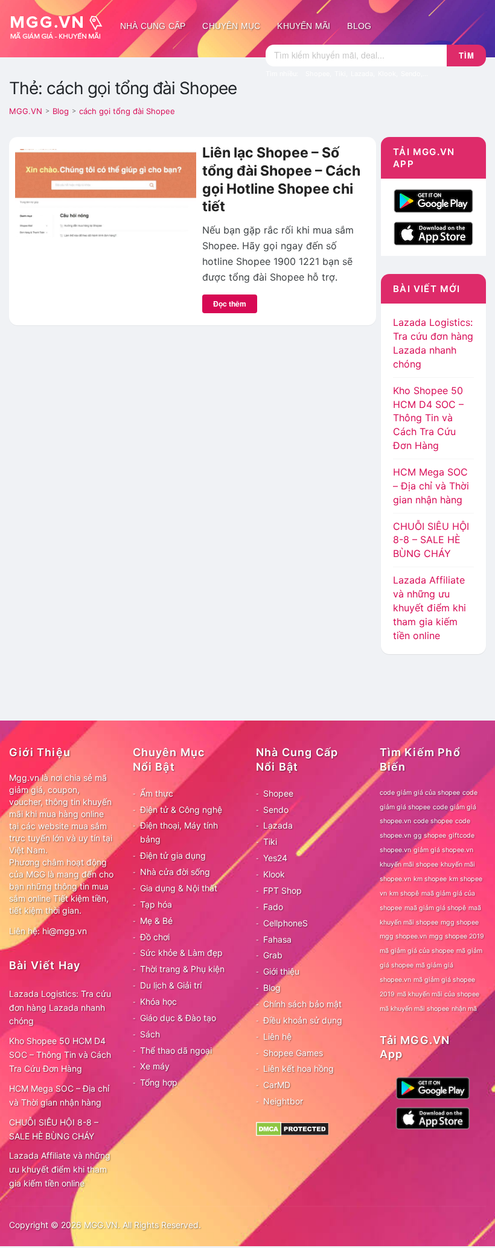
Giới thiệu (281, 971)
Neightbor (283, 1101)
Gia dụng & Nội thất (178, 888)
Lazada (278, 825)
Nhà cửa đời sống (175, 872)
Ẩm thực (156, 793)
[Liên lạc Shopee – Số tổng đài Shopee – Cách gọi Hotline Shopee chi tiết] (105, 192)
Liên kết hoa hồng (298, 1068)
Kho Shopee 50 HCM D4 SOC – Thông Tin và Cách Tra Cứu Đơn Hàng (428, 417)
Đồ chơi (155, 937)
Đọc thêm (229, 303)
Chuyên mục (231, 26)
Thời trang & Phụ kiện (182, 969)
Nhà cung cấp (152, 26)
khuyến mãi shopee (409, 864)
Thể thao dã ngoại (176, 1050)
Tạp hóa (156, 904)
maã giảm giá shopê (435, 908)
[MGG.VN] (60, 26)
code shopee (433, 821)
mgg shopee (460, 922)
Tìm (466, 55)
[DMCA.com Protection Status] (292, 1128)
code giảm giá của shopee (420, 793)
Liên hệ (277, 1036)
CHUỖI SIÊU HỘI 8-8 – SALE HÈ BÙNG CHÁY (431, 540)
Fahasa (277, 939)
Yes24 (275, 858)
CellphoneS (285, 923)
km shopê (404, 893)
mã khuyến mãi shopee (414, 1009)
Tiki (270, 841)
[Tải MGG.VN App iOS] (433, 232)
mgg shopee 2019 (456, 936)
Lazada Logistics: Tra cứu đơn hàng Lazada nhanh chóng (60, 1008)
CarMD (276, 1085)
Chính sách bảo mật (302, 1004)
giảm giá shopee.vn (443, 850)
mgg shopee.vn (403, 936)
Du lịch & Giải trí (171, 985)
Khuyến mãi (303, 26)
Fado (273, 907)
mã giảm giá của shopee (417, 951)
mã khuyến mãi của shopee (438, 994)
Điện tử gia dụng (173, 855)
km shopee (430, 879)
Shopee (278, 793)
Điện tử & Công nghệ (181, 809)
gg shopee (430, 835)
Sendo (276, 809)
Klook (274, 874)
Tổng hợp (158, 1082)
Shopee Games (293, 1053)
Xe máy (155, 1066)
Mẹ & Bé (156, 920)
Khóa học (158, 1001)
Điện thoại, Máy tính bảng (179, 832)
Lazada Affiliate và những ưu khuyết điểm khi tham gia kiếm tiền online (429, 607)
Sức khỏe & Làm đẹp (181, 952)
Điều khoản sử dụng (302, 1020)
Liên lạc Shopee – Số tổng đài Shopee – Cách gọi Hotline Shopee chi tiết (281, 179)
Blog (359, 26)
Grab (273, 955)
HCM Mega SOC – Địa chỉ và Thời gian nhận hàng (431, 486)
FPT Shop (282, 890)
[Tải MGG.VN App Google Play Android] (433, 200)
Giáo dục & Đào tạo (178, 1018)
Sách (150, 1034)
